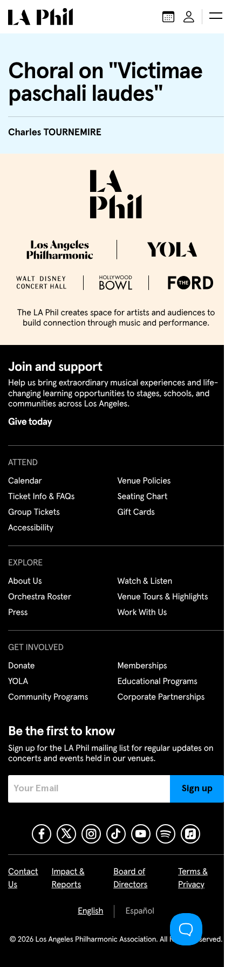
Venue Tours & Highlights (163, 597)
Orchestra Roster (39, 597)
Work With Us (142, 613)
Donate (21, 666)
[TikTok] (116, 834)
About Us (25, 581)
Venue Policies (144, 481)
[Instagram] (91, 834)
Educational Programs (157, 682)
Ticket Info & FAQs (41, 497)
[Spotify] (165, 834)
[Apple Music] (190, 834)
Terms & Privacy (193, 878)
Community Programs (48, 697)
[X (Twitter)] (66, 834)
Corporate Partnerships (161, 697)
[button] (216, 16)
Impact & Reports (67, 878)
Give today (30, 422)
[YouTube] (141, 834)
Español (139, 911)
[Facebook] (41, 834)
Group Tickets (34, 512)
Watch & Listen (145, 581)
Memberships (142, 666)
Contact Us (23, 878)
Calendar (25, 481)
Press (18, 613)
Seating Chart (143, 497)
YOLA (18, 682)
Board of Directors (130, 878)
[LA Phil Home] (40, 16)
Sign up (197, 788)
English (90, 911)
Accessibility (30, 528)
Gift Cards (136, 512)
